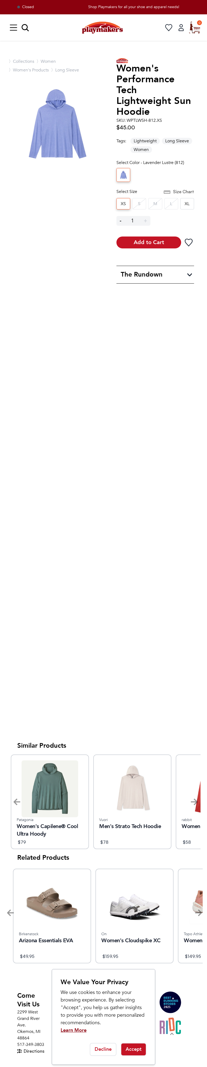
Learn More (74, 1030)
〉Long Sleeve (65, 70)
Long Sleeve (177, 141)
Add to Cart (149, 242)
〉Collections (21, 61)
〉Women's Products (29, 70)
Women (141, 150)
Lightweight (145, 141)
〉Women (46, 61)
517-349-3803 (30, 1045)
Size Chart (183, 191)
